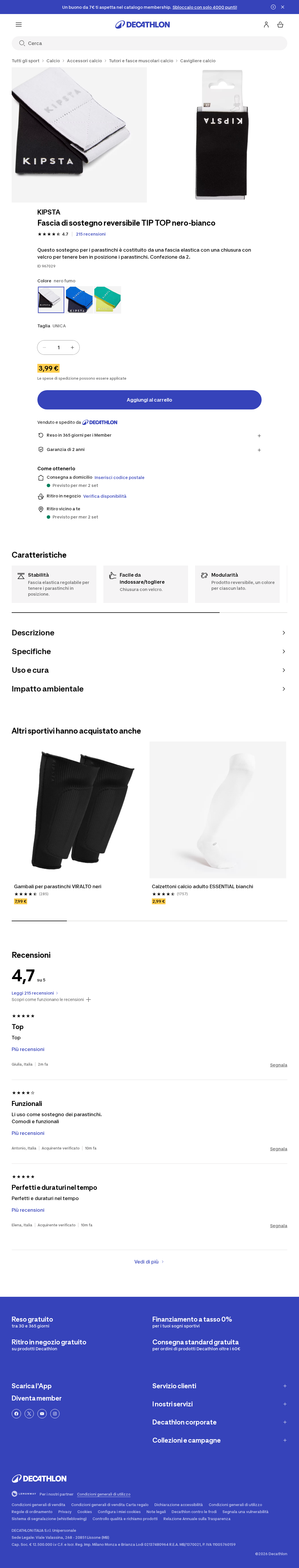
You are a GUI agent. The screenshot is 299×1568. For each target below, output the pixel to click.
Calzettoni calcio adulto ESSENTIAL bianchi (202, 886)
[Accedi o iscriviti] (266, 25)
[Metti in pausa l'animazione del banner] (273, 7)
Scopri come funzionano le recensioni (48, 999)
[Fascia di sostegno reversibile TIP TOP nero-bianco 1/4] (79, 135)
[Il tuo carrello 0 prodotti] (280, 25)
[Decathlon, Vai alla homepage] (142, 24)
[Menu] (19, 25)
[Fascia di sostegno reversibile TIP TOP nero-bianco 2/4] (220, 135)
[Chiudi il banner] (282, 7)
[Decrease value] (44, 347)
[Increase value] (72, 347)
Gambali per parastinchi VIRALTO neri (57, 886)
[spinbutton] (58, 347)
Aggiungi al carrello (149, 400)
